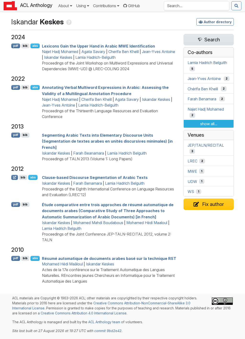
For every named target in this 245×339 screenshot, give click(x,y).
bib (25, 46)
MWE (192, 171)
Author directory (218, 22)
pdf (15, 46)
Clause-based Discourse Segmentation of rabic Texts (95, 177)
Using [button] (81, 5)
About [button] (63, 5)
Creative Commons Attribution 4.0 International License (84, 313)
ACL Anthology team (104, 322)
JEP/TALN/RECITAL (206, 145)
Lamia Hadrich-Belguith (95, 57)
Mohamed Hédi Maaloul (146, 222)
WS (191, 191)
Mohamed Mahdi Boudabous (98, 222)
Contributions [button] (104, 5)
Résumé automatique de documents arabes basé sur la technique (109, 258)
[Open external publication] (14, 177)
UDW (192, 181)
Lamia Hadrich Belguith (127, 153)
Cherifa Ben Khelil (123, 51)
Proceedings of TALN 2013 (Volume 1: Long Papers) (87, 158)
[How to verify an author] (68, 21)
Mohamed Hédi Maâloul (62, 264)
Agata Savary (93, 51)
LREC (192, 161)
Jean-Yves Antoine (158, 51)
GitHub (134, 5)
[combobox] (196, 5)
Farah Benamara (87, 183)
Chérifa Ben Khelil (203, 88)
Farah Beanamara (88, 153)
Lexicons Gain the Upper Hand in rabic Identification (98, 45)
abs (35, 46)
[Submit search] (236, 5)
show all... (208, 123)
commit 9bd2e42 (108, 331)
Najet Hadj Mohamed (60, 51)
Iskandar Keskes (58, 57)
